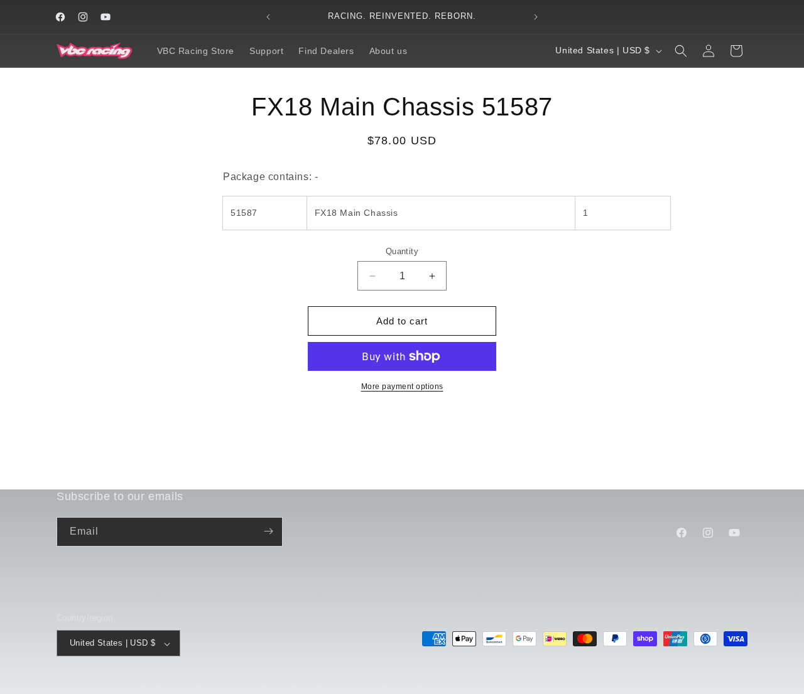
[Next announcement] (536, 17)
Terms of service (407, 687)
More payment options (402, 386)
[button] (681, 51)
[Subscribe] (268, 531)
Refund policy (278, 687)
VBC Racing (107, 687)
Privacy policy (339, 687)
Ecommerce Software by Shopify (185, 687)
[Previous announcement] (268, 17)
